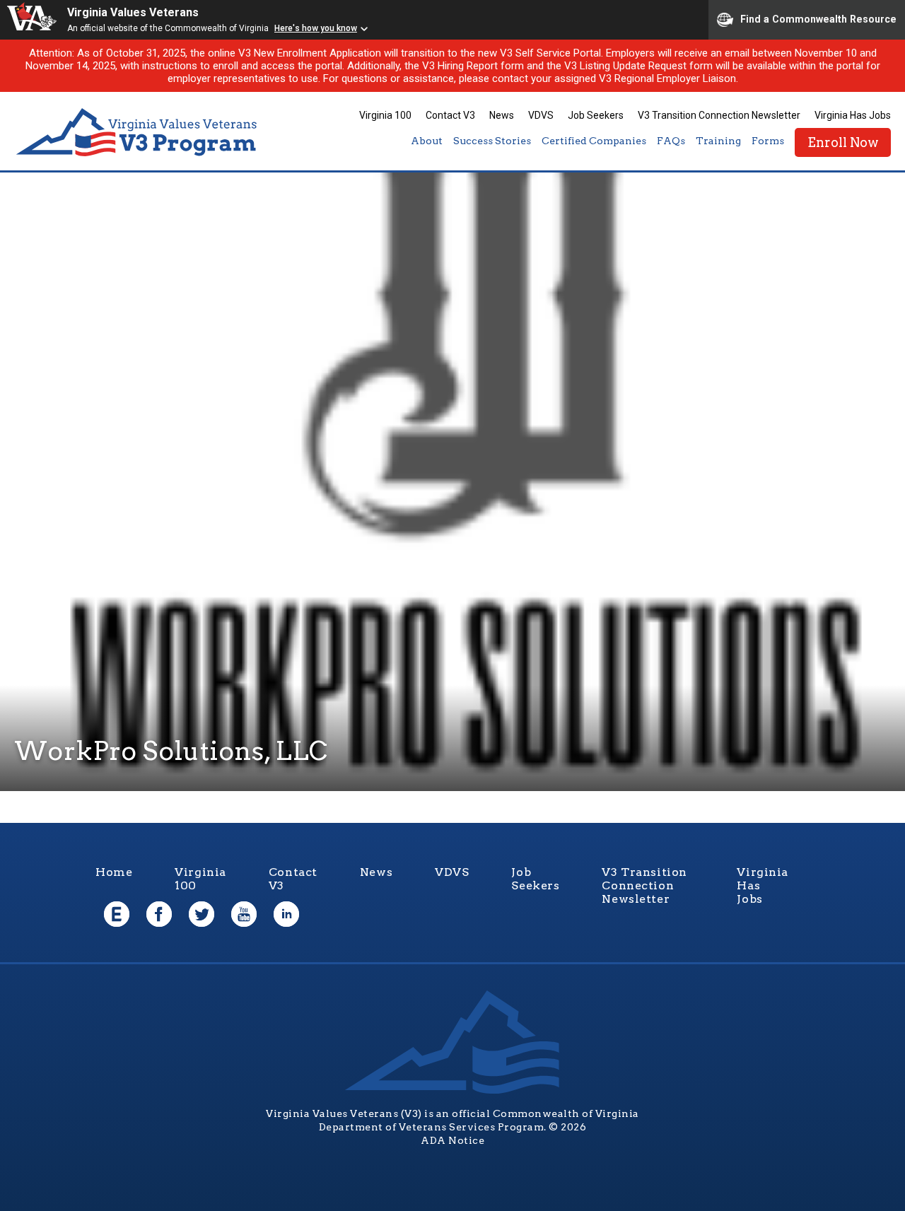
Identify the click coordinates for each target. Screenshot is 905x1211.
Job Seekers (596, 115)
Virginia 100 (385, 115)
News (501, 115)
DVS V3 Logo (138, 132)
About (427, 140)
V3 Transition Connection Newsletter (719, 115)
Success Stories (492, 140)
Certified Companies (594, 140)
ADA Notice (452, 1140)
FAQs (671, 140)
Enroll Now (842, 142)
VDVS (541, 115)
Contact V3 (450, 115)
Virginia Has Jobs (852, 115)
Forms (768, 140)
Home (113, 872)
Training (718, 140)
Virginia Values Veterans (133, 12)
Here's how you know (315, 28)
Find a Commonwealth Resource (818, 18)
